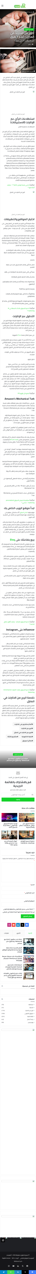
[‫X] (22, 925)
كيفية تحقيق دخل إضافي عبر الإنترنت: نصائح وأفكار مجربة (26, 825)
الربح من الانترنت (24, 12)
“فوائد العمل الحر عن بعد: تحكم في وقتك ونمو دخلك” (10, 843)
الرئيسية (31, 12)
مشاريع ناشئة (12, 736)
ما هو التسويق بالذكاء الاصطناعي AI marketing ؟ (21, 309)
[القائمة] (2, 6)
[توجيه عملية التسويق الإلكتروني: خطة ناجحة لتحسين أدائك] (9, 817)
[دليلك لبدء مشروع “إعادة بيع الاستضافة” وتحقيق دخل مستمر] (28, 942)
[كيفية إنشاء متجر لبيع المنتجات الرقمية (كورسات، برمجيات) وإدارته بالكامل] (28, 967)
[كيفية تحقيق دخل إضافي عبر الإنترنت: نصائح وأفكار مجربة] (27, 817)
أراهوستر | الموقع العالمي (27, 1258)
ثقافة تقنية (30, 1016)
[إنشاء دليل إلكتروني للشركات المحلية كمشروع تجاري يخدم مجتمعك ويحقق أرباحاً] (28, 976)
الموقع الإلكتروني (29, 901)
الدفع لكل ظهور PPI (24, 393)
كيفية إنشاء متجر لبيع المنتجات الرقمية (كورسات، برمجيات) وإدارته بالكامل (13, 967)
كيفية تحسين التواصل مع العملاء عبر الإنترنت (27, 842)
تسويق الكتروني (28, 1014)
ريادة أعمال (30, 1019)
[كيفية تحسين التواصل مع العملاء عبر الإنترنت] (27, 835)
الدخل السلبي (23, 512)
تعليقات (6, 933)
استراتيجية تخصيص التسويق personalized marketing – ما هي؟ (20, 501)
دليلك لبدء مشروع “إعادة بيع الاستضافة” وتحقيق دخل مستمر (18, 759)
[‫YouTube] (14, 925)
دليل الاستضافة (18, 1261)
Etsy (12, 539)
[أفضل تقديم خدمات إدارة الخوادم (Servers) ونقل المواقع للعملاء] (28, 950)
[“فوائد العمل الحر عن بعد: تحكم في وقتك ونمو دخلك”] (9, 835)
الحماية (31, 1008)
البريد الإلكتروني (29, 893)
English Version (6, 1258)
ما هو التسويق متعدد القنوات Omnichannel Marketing (18, 691)
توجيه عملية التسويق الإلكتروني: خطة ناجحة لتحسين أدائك (10, 825)
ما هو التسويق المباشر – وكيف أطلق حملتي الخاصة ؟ (19, 623)
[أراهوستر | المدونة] (18, 5)
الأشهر (18, 933)
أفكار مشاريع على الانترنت (23, 724)
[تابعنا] (3, 1240)
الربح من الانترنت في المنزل (23, 732)
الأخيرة (30, 933)
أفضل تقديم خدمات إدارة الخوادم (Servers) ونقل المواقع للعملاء (12, 950)
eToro (19, 335)
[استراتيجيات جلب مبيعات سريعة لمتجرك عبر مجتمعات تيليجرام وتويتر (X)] (28, 959)
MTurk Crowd (14, 439)
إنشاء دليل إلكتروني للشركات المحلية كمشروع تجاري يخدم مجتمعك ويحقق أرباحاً (12, 975)
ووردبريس (30, 1022)
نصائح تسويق (27, 740)
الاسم (32, 885)
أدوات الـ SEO (15, 1258)
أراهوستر (9, 1255)
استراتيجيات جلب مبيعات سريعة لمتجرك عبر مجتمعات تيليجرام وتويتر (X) (12, 958)
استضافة (31, 1005)
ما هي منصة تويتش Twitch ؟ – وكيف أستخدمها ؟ (20, 186)
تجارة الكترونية (27, 736)
